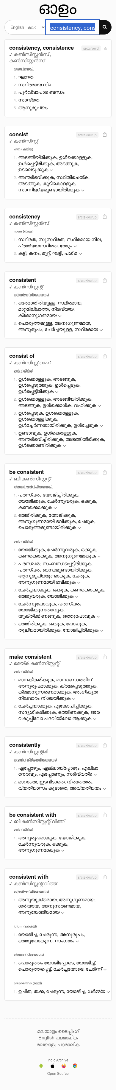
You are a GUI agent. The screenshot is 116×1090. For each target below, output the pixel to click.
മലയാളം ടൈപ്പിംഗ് (58, 1031)
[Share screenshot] (105, 48)
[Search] (105, 27)
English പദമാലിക (58, 1037)
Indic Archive (58, 1059)
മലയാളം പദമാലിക (58, 1044)
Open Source (58, 1073)
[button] (51, 170)
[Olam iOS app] (52, 1066)
